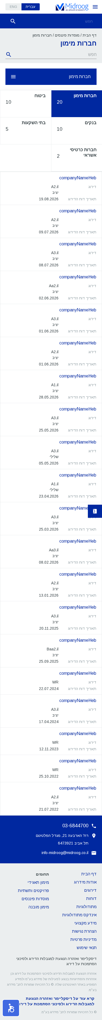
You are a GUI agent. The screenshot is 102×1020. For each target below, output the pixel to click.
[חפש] (13, 21)
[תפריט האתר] (95, 6)
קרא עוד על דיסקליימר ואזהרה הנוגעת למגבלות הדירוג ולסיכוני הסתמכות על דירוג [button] (55, 1001)
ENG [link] (13, 7)
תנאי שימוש (87, 947)
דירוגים (90, 890)
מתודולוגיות (86, 906)
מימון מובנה (39, 907)
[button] (11, 1008)
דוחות (91, 898)
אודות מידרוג (85, 882)
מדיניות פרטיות (83, 939)
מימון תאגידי (38, 882)
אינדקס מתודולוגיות (79, 914)
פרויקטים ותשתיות (33, 890)
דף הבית (90, 35)
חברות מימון (80, 76)
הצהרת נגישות (84, 931)
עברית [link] (30, 7)
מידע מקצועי (85, 923)
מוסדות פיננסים (67, 35)
